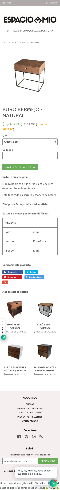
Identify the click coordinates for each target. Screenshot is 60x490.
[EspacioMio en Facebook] (19, 437)
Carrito (54, 2)
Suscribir (47, 461)
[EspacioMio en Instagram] (34, 437)
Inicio (4, 42)
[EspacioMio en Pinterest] (26, 437)
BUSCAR (30, 404)
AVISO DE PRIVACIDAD (30, 412)
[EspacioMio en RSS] (41, 437)
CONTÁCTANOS (30, 421)
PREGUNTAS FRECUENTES (30, 416)
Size (4, 135)
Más (8, 2)
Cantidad (7, 149)
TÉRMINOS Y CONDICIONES (30, 408)
